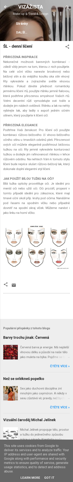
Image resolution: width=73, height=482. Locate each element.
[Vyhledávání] (67, 8)
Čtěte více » (60, 366)
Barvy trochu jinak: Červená (26, 337)
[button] (67, 47)
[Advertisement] (38, 306)
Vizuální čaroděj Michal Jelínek (29, 420)
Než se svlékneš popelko (23, 379)
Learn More (30, 478)
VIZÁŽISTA (30, 7)
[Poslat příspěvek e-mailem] (13, 286)
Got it (49, 478)
